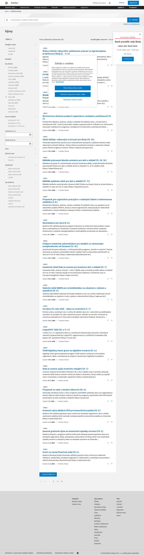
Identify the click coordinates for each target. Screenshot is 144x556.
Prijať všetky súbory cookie (72, 88)
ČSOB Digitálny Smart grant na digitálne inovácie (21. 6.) (70, 350)
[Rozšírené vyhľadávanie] (7, 20)
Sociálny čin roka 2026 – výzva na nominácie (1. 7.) (66, 309)
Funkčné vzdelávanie (101, 524)
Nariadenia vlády (100, 507)
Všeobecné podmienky (44, 553)
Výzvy (96, 529)
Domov (7, 11)
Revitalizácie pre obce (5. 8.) (56, 223)
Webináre (97, 521)
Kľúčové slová (121, 513)
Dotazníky (97, 544)
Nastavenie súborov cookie (64, 553)
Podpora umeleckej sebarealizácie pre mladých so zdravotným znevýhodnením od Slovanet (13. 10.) (73, 245)
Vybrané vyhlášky (100, 510)
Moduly (96, 541)
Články (96, 501)
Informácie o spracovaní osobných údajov (19, 553)
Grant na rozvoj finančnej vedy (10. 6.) (61, 452)
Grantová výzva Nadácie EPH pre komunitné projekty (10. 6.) (71, 410)
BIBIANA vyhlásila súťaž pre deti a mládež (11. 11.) (66, 181)
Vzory (96, 513)
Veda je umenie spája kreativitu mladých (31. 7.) (65, 369)
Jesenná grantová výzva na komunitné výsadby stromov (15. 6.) (73, 431)
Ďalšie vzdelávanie (100, 527)
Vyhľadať (135, 20)
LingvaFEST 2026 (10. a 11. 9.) (56, 329)
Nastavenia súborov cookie (72, 99)
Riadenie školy (77, 501)
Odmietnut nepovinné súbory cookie (72, 94)
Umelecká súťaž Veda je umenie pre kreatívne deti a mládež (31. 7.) (74, 267)
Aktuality (97, 518)
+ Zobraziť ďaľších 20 (48, 474)
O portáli (119, 507)
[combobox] (72, 19)
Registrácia (133, 3)
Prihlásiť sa (128, 59)
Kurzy (96, 538)
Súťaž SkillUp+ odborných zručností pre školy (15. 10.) (68, 139)
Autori (119, 515)
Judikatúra (97, 515)
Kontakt (119, 501)
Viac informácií (60, 82)
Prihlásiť (121, 3)
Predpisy (97, 504)
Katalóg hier (98, 532)
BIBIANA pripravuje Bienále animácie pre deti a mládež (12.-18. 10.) (74, 160)
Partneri (119, 504)
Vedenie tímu (76, 504)
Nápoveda (120, 510)
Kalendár (97, 535)
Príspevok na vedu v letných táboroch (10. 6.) (64, 389)
